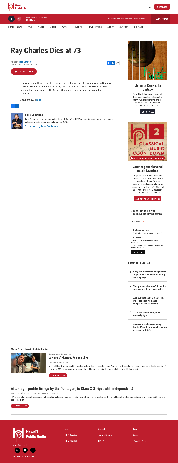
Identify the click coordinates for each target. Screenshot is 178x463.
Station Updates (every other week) (147, 233)
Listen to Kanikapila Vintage (147, 87)
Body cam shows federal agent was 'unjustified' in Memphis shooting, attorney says (149, 274)
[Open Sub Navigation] (24, 27)
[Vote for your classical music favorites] (147, 141)
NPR (38, 99)
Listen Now (148, 111)
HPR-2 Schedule (70, 441)
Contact (101, 429)
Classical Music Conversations (60, 354)
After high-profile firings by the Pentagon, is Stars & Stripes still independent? (72, 388)
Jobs (135, 429)
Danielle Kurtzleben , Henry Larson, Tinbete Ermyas (29, 393)
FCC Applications (139, 441)
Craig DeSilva (53, 362)
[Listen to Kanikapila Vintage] (147, 60)
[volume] (19, 19)
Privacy (101, 441)
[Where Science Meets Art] (28, 363)
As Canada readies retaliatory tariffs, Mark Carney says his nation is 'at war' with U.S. (150, 327)
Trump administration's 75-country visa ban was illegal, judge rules (149, 287)
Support (136, 435)
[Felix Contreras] (17, 121)
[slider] (23, 18)
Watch (65, 27)
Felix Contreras (25, 61)
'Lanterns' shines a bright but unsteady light (147, 314)
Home (11, 27)
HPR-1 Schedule (70, 435)
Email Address (137, 221)
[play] (11, 18)
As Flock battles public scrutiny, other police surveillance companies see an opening (148, 301)
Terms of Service (105, 435)
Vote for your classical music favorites (148, 169)
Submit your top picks (147, 198)
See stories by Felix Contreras (41, 126)
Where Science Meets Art (68, 358)
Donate (163, 6)
